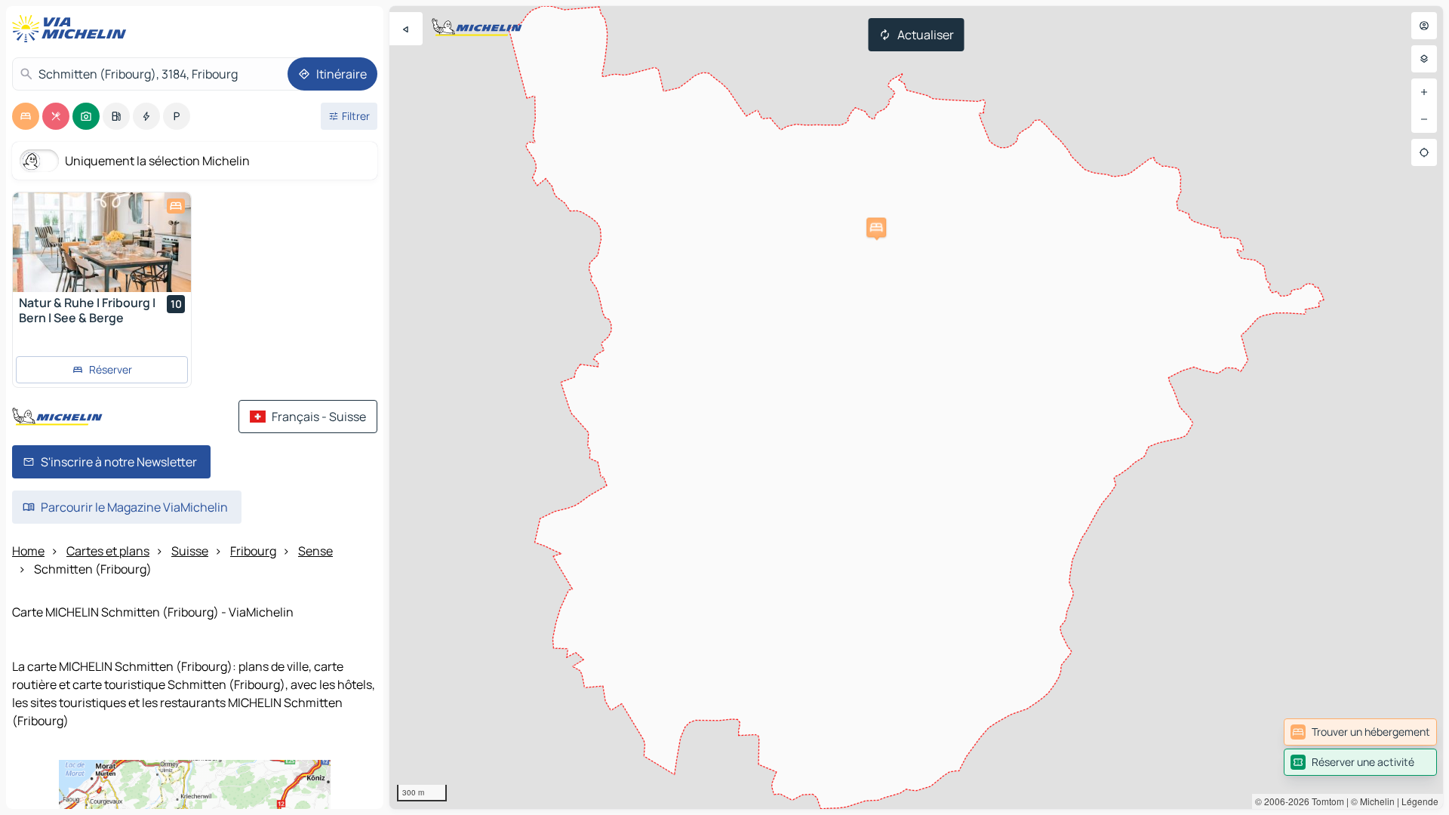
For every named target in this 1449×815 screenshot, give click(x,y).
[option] (25, 116)
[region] (916, 407)
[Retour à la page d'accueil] (72, 28)
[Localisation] (1424, 152)
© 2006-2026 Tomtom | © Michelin (1325, 801)
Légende (1419, 801)
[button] (876, 227)
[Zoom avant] (1424, 92)
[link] (1360, 732)
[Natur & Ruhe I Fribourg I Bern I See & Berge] (102, 242)
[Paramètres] (1424, 58)
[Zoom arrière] (1424, 119)
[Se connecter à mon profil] (1424, 25)
